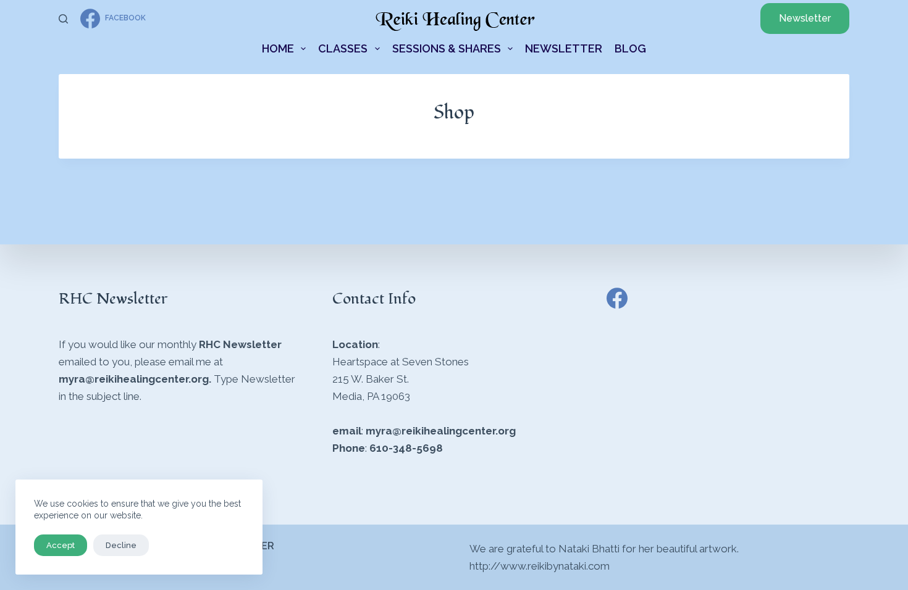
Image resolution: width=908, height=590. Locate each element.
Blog (630, 48)
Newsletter (805, 18)
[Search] (63, 18)
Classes (343, 48)
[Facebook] (617, 298)
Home (278, 48)
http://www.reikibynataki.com (539, 566)
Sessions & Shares (446, 48)
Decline (121, 545)
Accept (60, 545)
